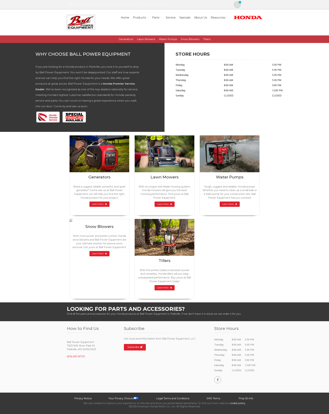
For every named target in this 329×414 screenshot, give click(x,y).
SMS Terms (213, 398)
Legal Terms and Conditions (172, 398)
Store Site (167, 4)
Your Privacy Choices (121, 398)
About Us (200, 17)
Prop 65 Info (246, 398)
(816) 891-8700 (154, 4)
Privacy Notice (83, 398)
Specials (184, 17)
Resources (218, 17)
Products (139, 17)
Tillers (206, 39)
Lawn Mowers (146, 39)
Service (171, 17)
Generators (126, 39)
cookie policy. (238, 403)
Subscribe (133, 347)
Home (125, 17)
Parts (155, 17)
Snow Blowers (190, 39)
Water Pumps (168, 39)
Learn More (97, 204)
